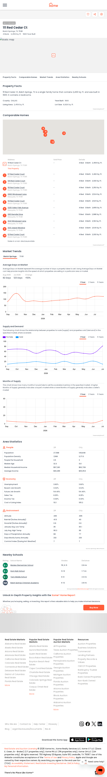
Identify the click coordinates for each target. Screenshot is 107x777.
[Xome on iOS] (78, 739)
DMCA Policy (73, 763)
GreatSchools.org (82, 589)
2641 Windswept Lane (17, 221)
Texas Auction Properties (66, 650)
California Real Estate (15, 659)
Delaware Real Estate (15, 670)
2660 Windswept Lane (17, 194)
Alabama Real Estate (15, 643)
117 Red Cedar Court (16, 174)
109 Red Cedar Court (16, 181)
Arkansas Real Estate (15, 655)
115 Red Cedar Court (16, 187)
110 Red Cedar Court (16, 201)
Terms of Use (50, 757)
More (7, 685)
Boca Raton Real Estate (40, 657)
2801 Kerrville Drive (15, 214)
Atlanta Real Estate (38, 646)
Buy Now (94, 607)
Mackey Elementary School (21, 565)
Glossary (52, 724)
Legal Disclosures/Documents (27, 729)
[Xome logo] (53, 5)
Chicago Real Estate (39, 676)
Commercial (84, 651)
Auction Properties (87, 643)
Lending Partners (86, 655)
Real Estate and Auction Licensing (20, 748)
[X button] (94, 723)
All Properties (60, 646)
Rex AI (47, 729)
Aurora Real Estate (38, 650)
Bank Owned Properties (89, 676)
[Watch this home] (88, 14)
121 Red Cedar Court (16, 234)
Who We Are (11, 724)
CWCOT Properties (87, 666)
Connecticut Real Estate (17, 666)
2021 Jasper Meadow (16, 228)
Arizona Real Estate (14, 651)
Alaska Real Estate (14, 647)
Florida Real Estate (14, 681)
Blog (7, 729)
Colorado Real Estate (15, 662)
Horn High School (17, 571)
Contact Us (25, 724)
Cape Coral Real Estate (40, 668)
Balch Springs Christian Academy (24, 583)
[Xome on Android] (95, 739)
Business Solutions (87, 647)
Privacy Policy (68, 757)
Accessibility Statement (23, 763)
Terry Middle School (18, 577)
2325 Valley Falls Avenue (18, 207)
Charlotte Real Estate (39, 672)
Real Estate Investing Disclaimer (51, 763)
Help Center (39, 724)
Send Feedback (53, 625)
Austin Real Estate (38, 653)
